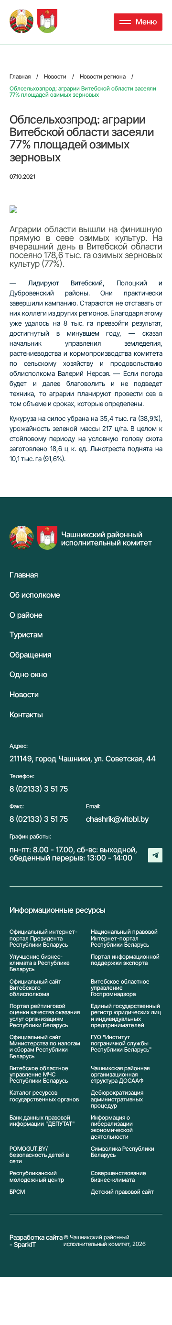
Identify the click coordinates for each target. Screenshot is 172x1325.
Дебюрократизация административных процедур (117, 1099)
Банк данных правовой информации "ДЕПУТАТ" (42, 1120)
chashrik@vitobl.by (117, 819)
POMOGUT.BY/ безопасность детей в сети (39, 1155)
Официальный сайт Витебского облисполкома (35, 987)
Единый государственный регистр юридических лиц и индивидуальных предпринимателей (126, 1015)
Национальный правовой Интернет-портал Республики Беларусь (124, 938)
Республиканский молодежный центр (37, 1176)
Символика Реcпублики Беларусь (122, 1151)
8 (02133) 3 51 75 (39, 788)
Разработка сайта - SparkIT (36, 1241)
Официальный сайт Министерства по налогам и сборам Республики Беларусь (45, 1046)
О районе (26, 615)
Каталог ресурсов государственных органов (44, 1095)
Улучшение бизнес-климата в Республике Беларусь (40, 963)
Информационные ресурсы (58, 910)
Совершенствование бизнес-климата (118, 1176)
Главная (24, 575)
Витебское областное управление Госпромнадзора (120, 987)
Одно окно (28, 674)
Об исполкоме (35, 595)
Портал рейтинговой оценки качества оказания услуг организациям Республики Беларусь (45, 1015)
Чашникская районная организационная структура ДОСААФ (120, 1074)
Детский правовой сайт (122, 1192)
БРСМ (17, 1192)
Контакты (26, 715)
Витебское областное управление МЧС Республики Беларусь (39, 1074)
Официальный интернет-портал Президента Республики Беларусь (43, 938)
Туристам (26, 635)
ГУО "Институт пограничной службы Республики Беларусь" (121, 1043)
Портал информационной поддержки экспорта (125, 959)
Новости (24, 695)
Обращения (30, 655)
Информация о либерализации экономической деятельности (112, 1127)
